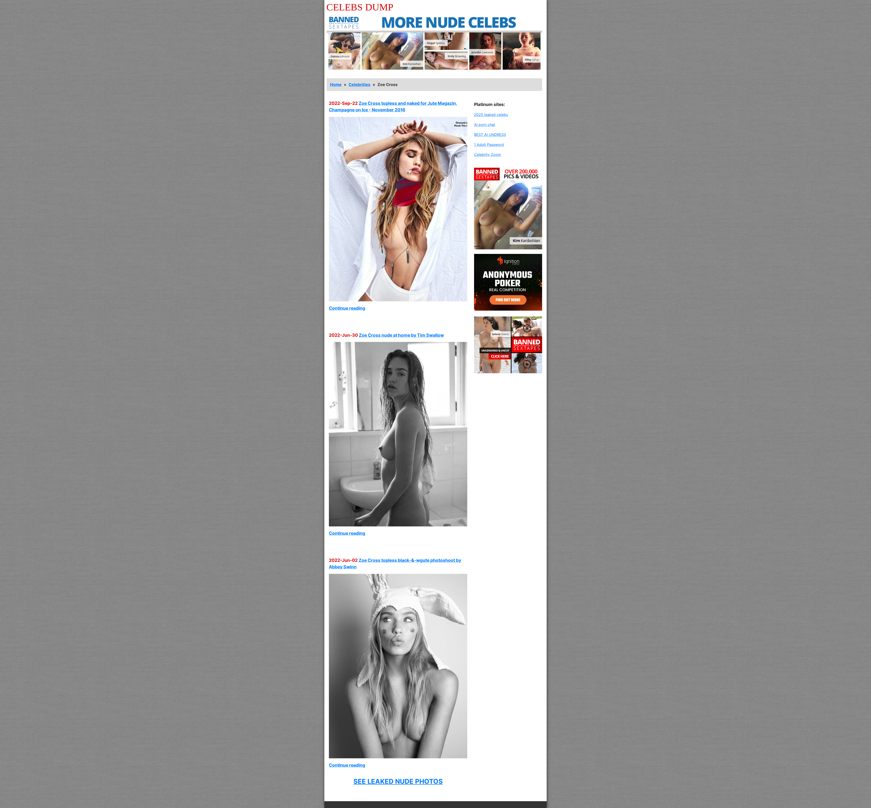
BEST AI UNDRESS (490, 134)
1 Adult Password (489, 144)
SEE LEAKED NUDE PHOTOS (398, 781)
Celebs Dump (359, 7)
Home (336, 84)
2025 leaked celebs (491, 114)
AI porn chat (484, 124)
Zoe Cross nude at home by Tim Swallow (401, 335)
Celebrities (359, 84)
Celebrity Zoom (487, 154)
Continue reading (347, 308)
